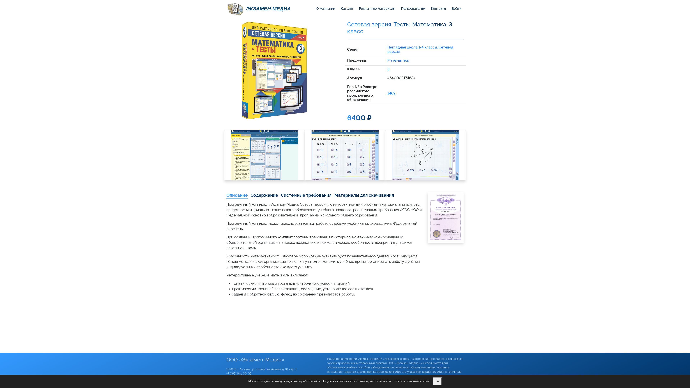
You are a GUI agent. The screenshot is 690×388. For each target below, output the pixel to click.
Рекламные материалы (377, 8)
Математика (398, 60)
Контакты (438, 8)
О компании (325, 8)
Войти (456, 8)
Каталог (347, 8)
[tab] (237, 195)
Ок (437, 381)
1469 (391, 93)
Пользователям (413, 8)
